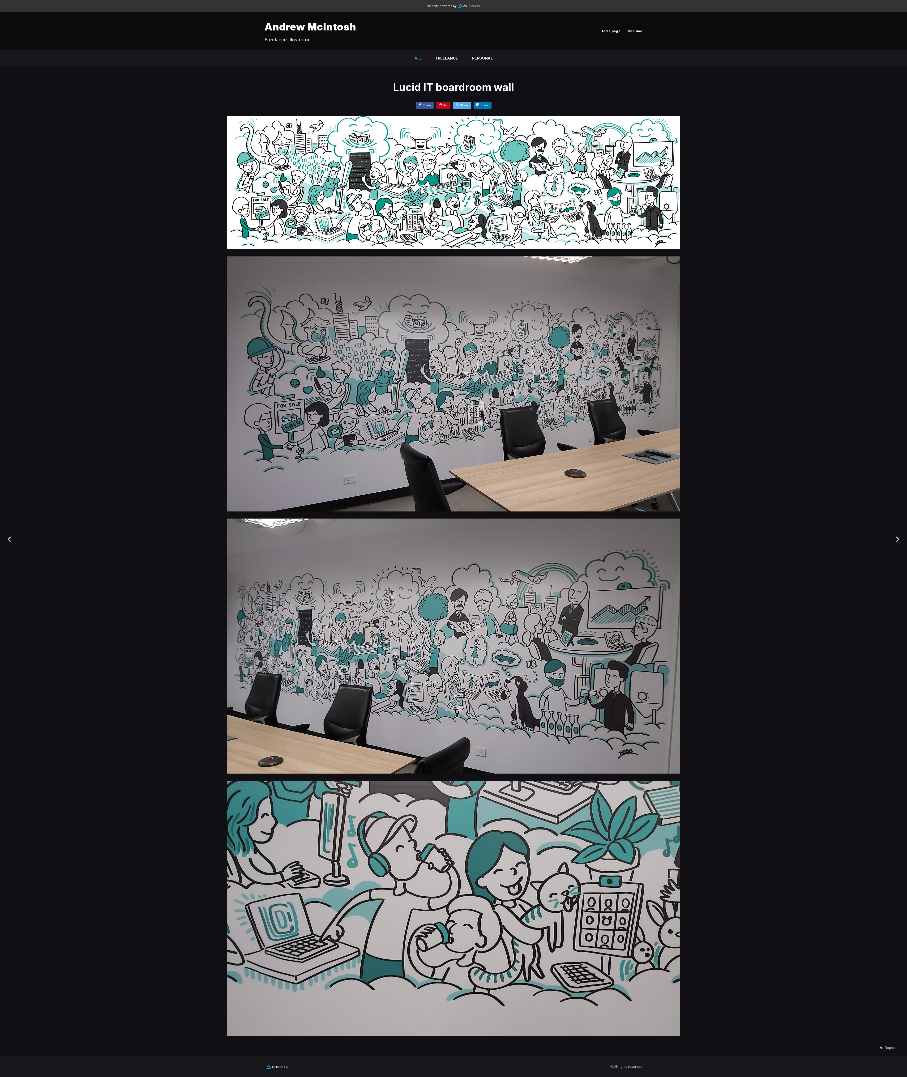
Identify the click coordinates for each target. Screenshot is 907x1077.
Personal (482, 58)
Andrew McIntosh (310, 27)
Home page (611, 31)
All (418, 58)
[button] (887, 1047)
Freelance (447, 58)
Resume (635, 31)
